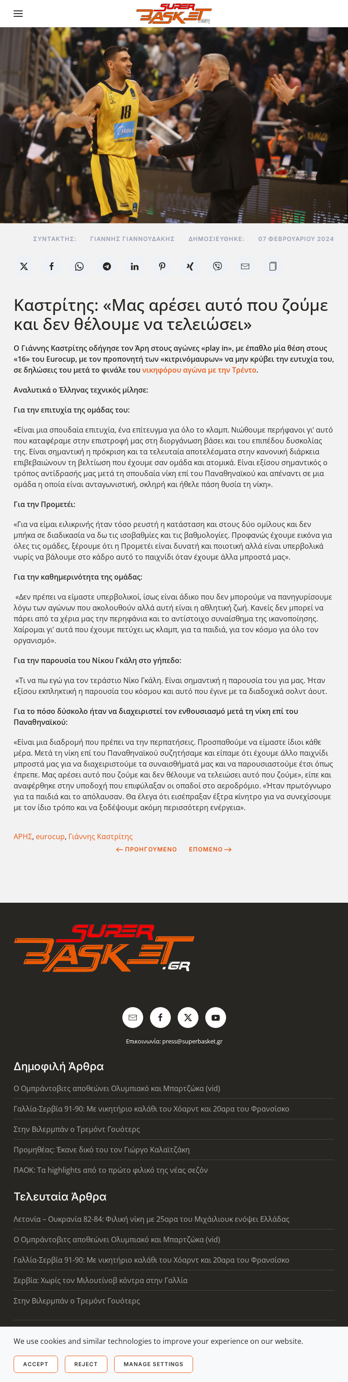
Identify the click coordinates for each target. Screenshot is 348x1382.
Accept (35, 1364)
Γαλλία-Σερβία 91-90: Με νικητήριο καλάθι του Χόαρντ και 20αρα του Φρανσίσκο (152, 1109)
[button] (18, 13)
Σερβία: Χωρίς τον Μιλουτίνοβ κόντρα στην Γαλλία (101, 1280)
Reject (86, 1364)
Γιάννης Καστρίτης (100, 836)
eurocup (50, 836)
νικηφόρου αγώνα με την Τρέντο (199, 370)
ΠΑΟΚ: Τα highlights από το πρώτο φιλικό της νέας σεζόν (111, 1170)
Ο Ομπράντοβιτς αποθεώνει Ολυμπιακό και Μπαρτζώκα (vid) (117, 1088)
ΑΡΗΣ (23, 836)
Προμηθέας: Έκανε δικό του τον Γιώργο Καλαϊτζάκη (102, 1150)
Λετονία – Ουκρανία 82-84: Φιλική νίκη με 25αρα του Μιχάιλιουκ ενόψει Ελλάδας (152, 1219)
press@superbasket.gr (192, 1041)
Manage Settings (154, 1364)
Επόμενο (206, 849)
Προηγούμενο (151, 849)
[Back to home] (174, 13)
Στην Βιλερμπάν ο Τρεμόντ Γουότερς (77, 1129)
